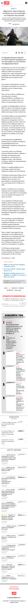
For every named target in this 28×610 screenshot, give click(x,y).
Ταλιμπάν (6, 58)
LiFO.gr (14, 281)
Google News (21, 281)
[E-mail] (22, 53)
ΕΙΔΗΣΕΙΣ (7, 5)
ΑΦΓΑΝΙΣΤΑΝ (10, 290)
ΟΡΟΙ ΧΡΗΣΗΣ (6, 306)
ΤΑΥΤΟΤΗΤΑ (14, 587)
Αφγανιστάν (8, 64)
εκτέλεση (19, 60)
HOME (2, 5)
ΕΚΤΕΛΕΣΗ (21, 288)
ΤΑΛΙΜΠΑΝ (14, 288)
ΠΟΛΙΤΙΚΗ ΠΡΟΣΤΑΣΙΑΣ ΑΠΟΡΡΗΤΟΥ (17, 306)
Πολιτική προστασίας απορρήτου (17, 600)
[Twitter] (26, 43)
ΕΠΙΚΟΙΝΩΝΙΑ (14, 589)
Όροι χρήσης (6, 600)
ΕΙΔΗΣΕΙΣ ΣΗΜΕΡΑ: (8, 262)
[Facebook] (24, 43)
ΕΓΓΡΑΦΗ (23, 303)
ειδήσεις (19, 282)
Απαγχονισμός (18, 290)
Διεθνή (11, 5)
